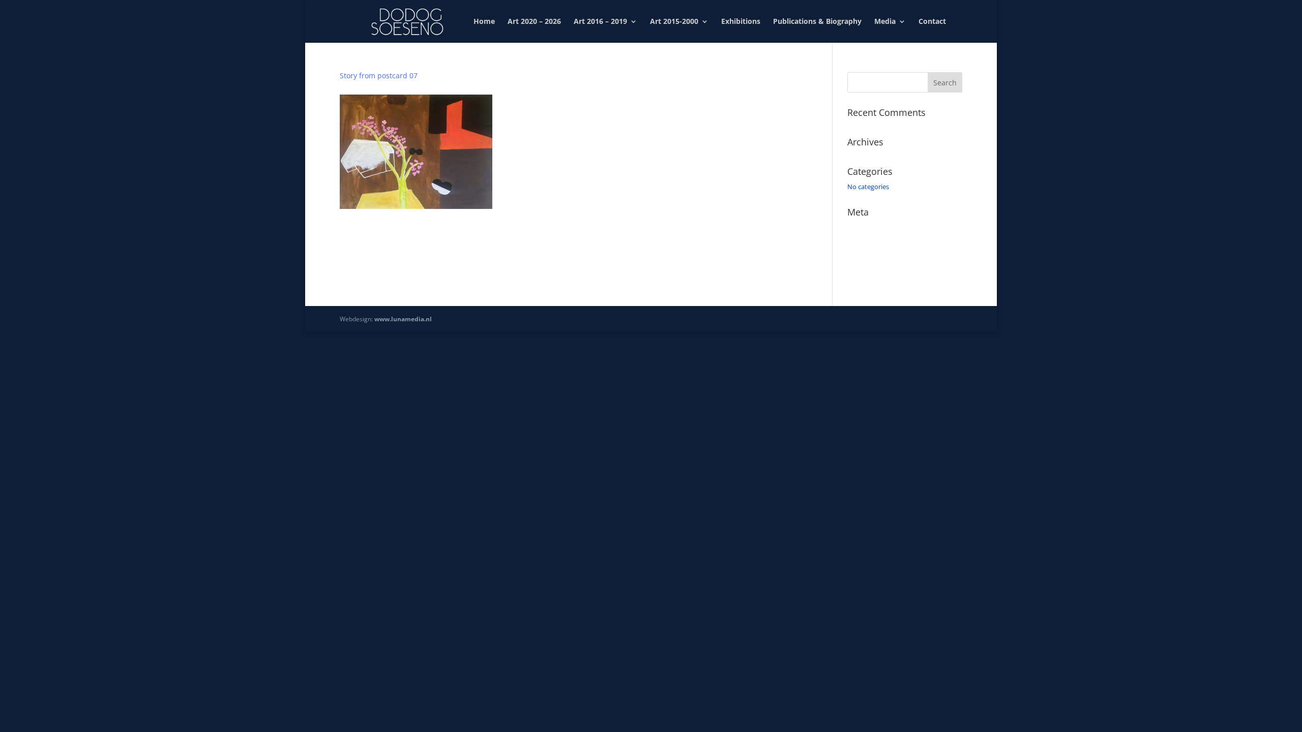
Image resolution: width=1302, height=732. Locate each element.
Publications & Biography (817, 22)
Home (484, 22)
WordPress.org (869, 271)
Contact (932, 22)
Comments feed (871, 256)
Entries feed (865, 242)
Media (885, 22)
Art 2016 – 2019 (600, 22)
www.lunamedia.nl (403, 319)
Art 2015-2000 (674, 22)
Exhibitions (740, 22)
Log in (856, 227)
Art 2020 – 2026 (534, 22)
